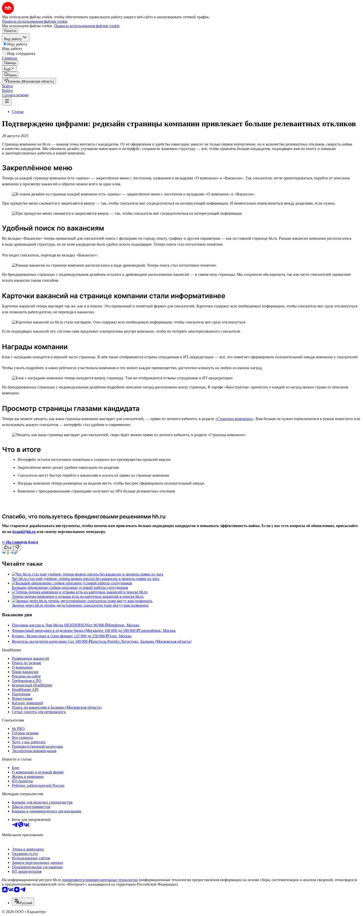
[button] (7, 86)
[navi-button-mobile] (7, 101)
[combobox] (23, 901)
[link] (10, 75)
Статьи (18, 111)
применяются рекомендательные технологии (100, 880)
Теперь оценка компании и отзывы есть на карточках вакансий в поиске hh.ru (77, 596)
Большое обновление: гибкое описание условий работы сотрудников (70, 587)
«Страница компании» (234, 419)
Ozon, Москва (120, 636)
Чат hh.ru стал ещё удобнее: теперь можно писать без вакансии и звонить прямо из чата (85, 578)
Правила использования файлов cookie (87, 26)
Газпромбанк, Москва (157, 630)
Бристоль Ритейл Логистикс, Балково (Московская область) (141, 641)
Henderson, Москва (123, 625)
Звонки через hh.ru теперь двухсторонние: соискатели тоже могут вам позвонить (80, 605)
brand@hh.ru (24, 532)
